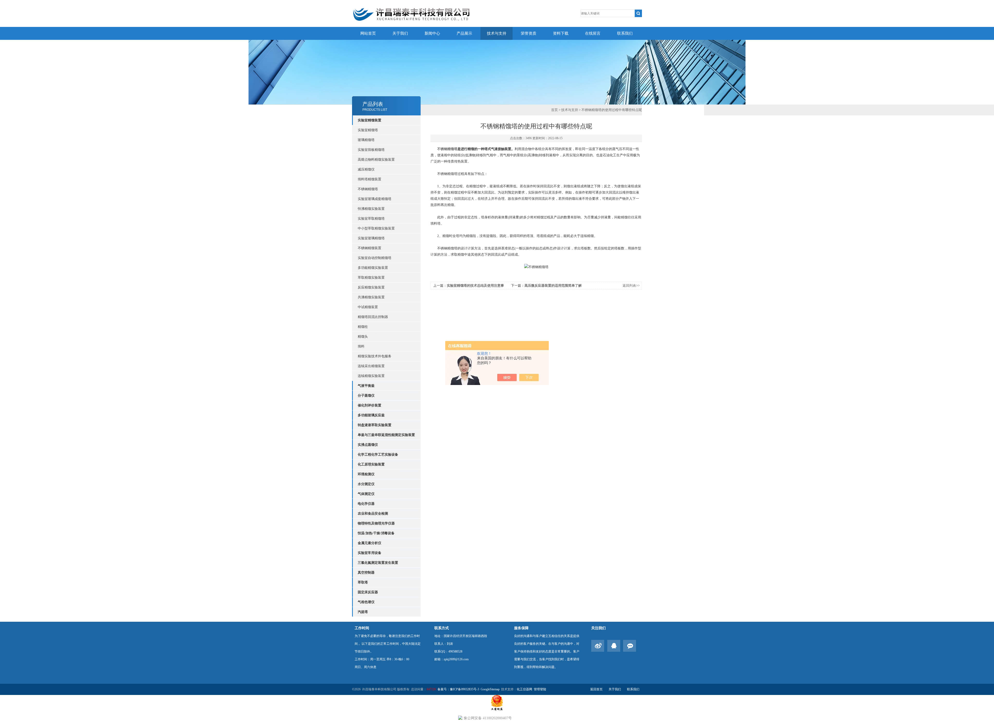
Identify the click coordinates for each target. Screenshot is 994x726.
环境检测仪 (366, 474)
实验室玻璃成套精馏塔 (374, 199)
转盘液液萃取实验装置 (374, 425)
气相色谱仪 (366, 602)
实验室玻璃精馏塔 (371, 238)
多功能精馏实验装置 (373, 268)
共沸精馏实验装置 (371, 297)
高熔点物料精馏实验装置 (376, 159)
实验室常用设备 (369, 553)
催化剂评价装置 (369, 405)
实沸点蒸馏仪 (368, 445)
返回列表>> (631, 285)
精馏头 (363, 336)
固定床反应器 (368, 592)
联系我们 (625, 33)
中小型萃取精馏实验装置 (376, 228)
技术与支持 (496, 33)
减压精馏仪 (366, 169)
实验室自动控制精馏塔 (374, 258)
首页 (554, 110)
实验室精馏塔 (368, 130)
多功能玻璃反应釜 (371, 415)
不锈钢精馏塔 (368, 189)
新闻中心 (432, 33)
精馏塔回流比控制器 (373, 317)
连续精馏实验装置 (371, 376)
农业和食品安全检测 (373, 513)
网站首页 (368, 33)
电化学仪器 (366, 504)
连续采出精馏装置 (371, 366)
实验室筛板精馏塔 (371, 150)
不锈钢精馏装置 (369, 248)
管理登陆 (540, 689)
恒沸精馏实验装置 (371, 209)
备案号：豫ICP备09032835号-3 (458, 689)
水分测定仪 (366, 484)
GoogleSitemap (490, 689)
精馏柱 (363, 327)
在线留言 (593, 33)
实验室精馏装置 (369, 120)
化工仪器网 (524, 689)
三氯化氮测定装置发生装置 (378, 563)
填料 (361, 346)
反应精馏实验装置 (371, 287)
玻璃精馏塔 (366, 140)
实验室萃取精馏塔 (371, 218)
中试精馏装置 (368, 307)
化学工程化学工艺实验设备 (378, 454)
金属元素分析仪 (369, 543)
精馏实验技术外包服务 (374, 356)
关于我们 (400, 33)
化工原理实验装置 (371, 464)
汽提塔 (363, 612)
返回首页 (596, 689)
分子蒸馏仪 (366, 395)
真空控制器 (366, 572)
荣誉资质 (528, 33)
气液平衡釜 (366, 386)
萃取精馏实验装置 (371, 277)
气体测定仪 (366, 494)
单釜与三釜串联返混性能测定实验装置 (386, 435)
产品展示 (464, 33)
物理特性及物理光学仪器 (376, 523)
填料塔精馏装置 (369, 179)
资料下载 (560, 33)
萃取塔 (363, 582)
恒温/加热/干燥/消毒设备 (376, 533)
